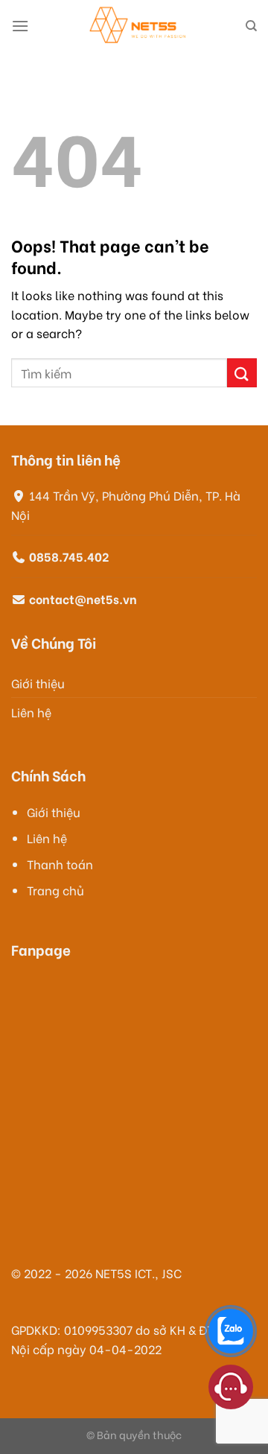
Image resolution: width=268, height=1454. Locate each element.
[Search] (251, 26)
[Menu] (20, 25)
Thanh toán (60, 863)
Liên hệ (31, 711)
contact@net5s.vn (83, 598)
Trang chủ (55, 889)
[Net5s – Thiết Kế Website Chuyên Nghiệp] (137, 26)
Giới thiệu (38, 682)
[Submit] (242, 372)
